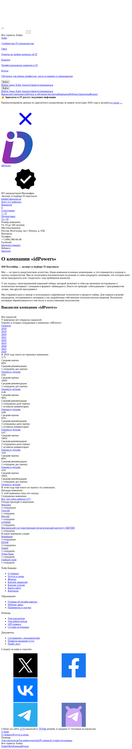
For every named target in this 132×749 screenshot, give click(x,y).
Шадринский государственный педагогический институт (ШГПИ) (38, 528)
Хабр (4, 746)
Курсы (25, 746)
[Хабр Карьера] (13, 31)
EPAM (4, 542)
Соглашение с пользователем (24, 638)
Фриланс (6, 504)
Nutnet (4, 548)
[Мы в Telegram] (25, 726)
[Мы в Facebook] (74, 676)
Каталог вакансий (18, 582)
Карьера (17, 746)
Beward (5, 516)
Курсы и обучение (37, 94)
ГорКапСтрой (8, 559)
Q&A (10, 746)
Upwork (5, 510)
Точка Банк (7, 554)
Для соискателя (16, 618)
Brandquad (7, 536)
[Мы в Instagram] (74, 701)
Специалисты (19, 94)
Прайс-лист (14, 643)
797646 (42, 728)
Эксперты (52, 94)
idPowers (6, 165)
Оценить (6, 325)
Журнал (93, 94)
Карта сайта (14, 588)
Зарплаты (84, 94)
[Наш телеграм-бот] (74, 726)
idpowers (6, 251)
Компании (64, 94)
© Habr (5, 731)
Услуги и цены (16, 576)
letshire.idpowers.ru (11, 199)
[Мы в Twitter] (25, 676)
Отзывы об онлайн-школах (22, 601)
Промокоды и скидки (19, 607)
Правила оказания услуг (21, 641)
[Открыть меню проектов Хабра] (2, 28)
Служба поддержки (18, 627)
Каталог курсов (16, 585)
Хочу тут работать (11, 201)
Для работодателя (17, 621)
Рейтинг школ (15, 604)
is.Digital (5, 522)
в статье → (116, 102)
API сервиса (14, 624)
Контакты (13, 590)
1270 (22, 728)
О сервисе (13, 573)
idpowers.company (11, 245)
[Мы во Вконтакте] (25, 701)
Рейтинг (74, 94)
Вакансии (6, 94)
